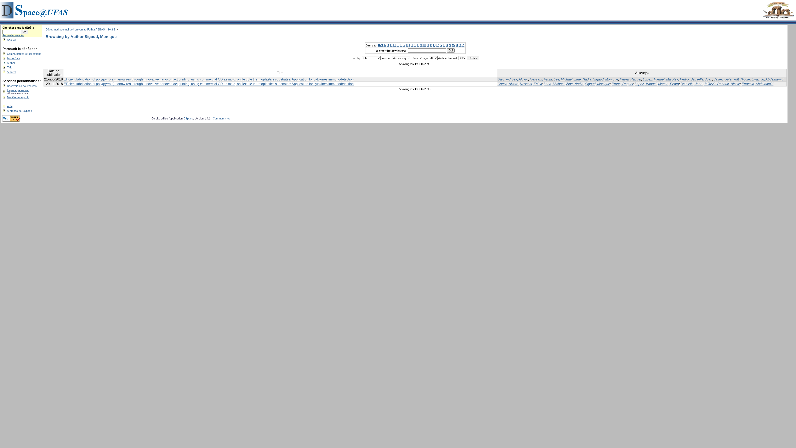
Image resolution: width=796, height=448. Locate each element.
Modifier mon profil (18, 97)
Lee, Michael (563, 79)
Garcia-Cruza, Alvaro (513, 79)
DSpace (188, 118)
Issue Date (13, 58)
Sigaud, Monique (605, 79)
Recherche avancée (13, 35)
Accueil (11, 39)
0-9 (380, 45)
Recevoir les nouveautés (22, 86)
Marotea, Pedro (677, 79)
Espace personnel (18, 90)
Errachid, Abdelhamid (767, 79)
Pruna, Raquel (630, 79)
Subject (11, 72)
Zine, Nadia (582, 79)
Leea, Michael (554, 84)
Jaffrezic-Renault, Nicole (732, 79)
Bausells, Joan (701, 79)
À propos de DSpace (19, 110)
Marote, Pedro (668, 84)
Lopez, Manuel (654, 79)
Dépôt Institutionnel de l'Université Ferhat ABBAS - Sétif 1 (80, 29)
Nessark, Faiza (541, 79)
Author (11, 63)
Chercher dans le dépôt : (18, 27)
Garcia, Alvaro (508, 84)
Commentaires (221, 118)
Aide (9, 106)
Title (9, 67)
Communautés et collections (24, 53)
